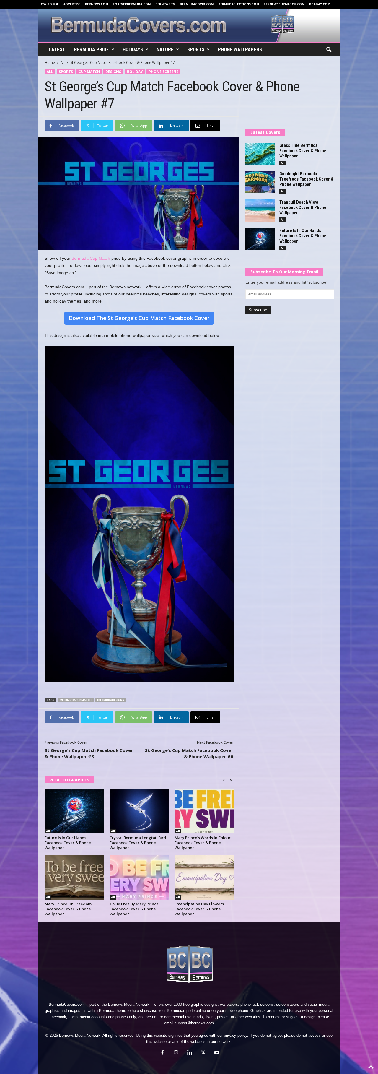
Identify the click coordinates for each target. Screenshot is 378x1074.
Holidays (133, 49)
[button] (328, 49)
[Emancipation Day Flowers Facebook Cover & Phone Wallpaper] (204, 877)
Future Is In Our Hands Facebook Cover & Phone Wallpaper (68, 842)
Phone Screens (163, 71)
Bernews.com (96, 4)
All (63, 62)
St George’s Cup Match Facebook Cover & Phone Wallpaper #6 (189, 753)
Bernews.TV (165, 4)
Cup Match (89, 71)
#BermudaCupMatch (76, 700)
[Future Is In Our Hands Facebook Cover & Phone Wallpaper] (74, 811)
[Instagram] (176, 1053)
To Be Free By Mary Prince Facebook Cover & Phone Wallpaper (134, 909)
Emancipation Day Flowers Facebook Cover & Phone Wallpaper (199, 909)
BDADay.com (319, 4)
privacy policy (235, 1035)
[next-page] (231, 780)
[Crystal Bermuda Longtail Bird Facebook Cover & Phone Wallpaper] (139, 811)
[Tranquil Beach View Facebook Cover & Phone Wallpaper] (260, 210)
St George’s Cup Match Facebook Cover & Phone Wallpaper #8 (89, 753)
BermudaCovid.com (197, 4)
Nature (165, 49)
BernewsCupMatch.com (284, 4)
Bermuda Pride (91, 49)
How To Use (48, 4)
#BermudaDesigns (110, 700)
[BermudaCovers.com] (189, 25)
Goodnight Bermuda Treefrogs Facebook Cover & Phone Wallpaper (306, 179)
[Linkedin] (189, 1053)
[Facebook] (162, 1053)
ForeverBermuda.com (132, 4)
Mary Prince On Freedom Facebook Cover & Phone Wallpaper (68, 909)
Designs (113, 71)
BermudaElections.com (238, 4)
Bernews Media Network (128, 1004)
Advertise (71, 4)
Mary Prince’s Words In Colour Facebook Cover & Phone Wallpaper (203, 842)
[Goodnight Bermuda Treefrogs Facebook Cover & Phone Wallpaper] (260, 182)
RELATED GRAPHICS (69, 780)
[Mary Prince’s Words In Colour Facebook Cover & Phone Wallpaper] (204, 811)
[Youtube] (216, 1053)
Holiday (135, 71)
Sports (195, 49)
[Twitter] (203, 1053)
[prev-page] (224, 780)
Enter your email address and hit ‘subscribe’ (286, 282)
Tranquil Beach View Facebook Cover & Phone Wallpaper (302, 207)
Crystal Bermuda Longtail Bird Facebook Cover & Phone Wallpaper (138, 842)
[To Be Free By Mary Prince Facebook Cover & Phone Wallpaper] (139, 877)
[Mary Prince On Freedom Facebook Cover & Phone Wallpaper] (74, 877)
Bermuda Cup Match (90, 258)
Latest (57, 49)
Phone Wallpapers (240, 49)
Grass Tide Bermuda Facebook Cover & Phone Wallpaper (302, 151)
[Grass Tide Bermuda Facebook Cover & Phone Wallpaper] (260, 154)
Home (50, 62)
